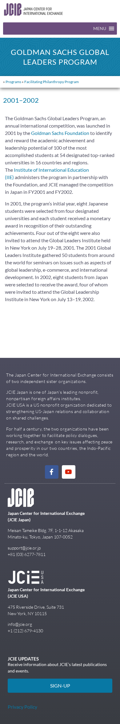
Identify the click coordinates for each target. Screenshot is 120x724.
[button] (99, 28)
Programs (13, 81)
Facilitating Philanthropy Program (51, 81)
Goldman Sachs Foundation (60, 133)
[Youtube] (68, 472)
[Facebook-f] (51, 472)
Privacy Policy (22, 707)
